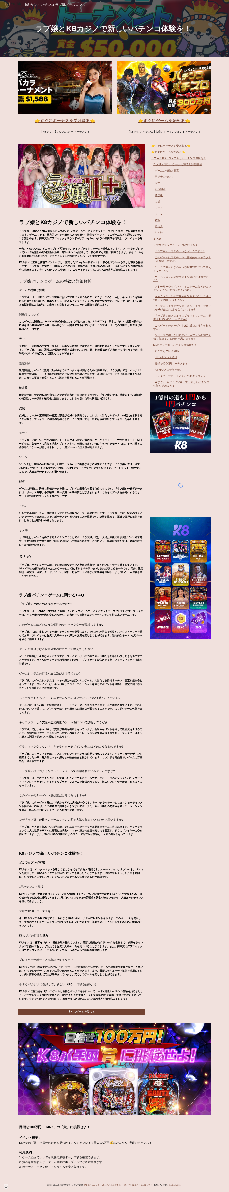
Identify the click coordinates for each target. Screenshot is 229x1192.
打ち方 (159, 226)
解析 (157, 220)
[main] (114, 28)
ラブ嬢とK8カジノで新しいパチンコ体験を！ (178, 158)
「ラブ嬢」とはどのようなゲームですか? (180, 251)
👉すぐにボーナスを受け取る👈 (170, 145)
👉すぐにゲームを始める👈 (168, 152)
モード (159, 207)
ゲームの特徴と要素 (167, 170)
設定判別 (160, 189)
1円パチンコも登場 (166, 357)
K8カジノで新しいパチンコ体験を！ (175, 345)
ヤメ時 (159, 232)
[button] (6, 1186)
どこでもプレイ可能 (167, 351)
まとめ (157, 238)
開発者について (164, 176)
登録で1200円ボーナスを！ (171, 363)
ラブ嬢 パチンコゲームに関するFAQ (175, 245)
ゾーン (159, 214)
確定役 (159, 195)
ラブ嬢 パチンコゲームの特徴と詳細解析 (177, 164)
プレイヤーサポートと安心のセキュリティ (180, 376)
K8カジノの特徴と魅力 (169, 369)
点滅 (157, 201)
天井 (157, 183)
